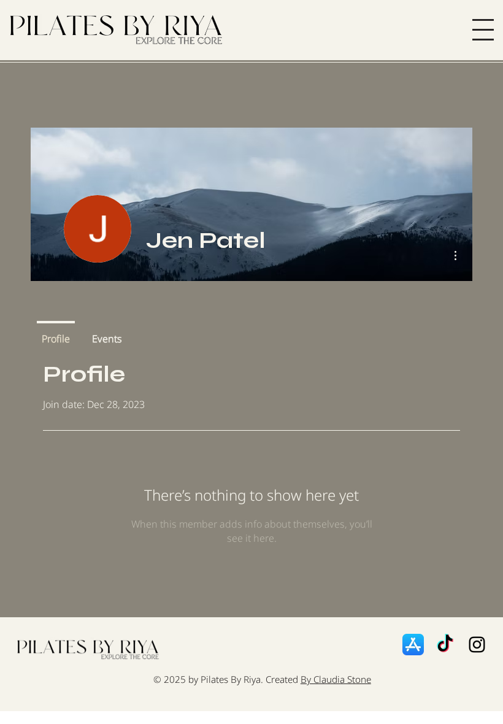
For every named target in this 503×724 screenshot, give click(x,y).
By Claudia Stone (336, 679)
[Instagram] (477, 644)
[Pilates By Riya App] (413, 644)
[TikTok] (445, 644)
